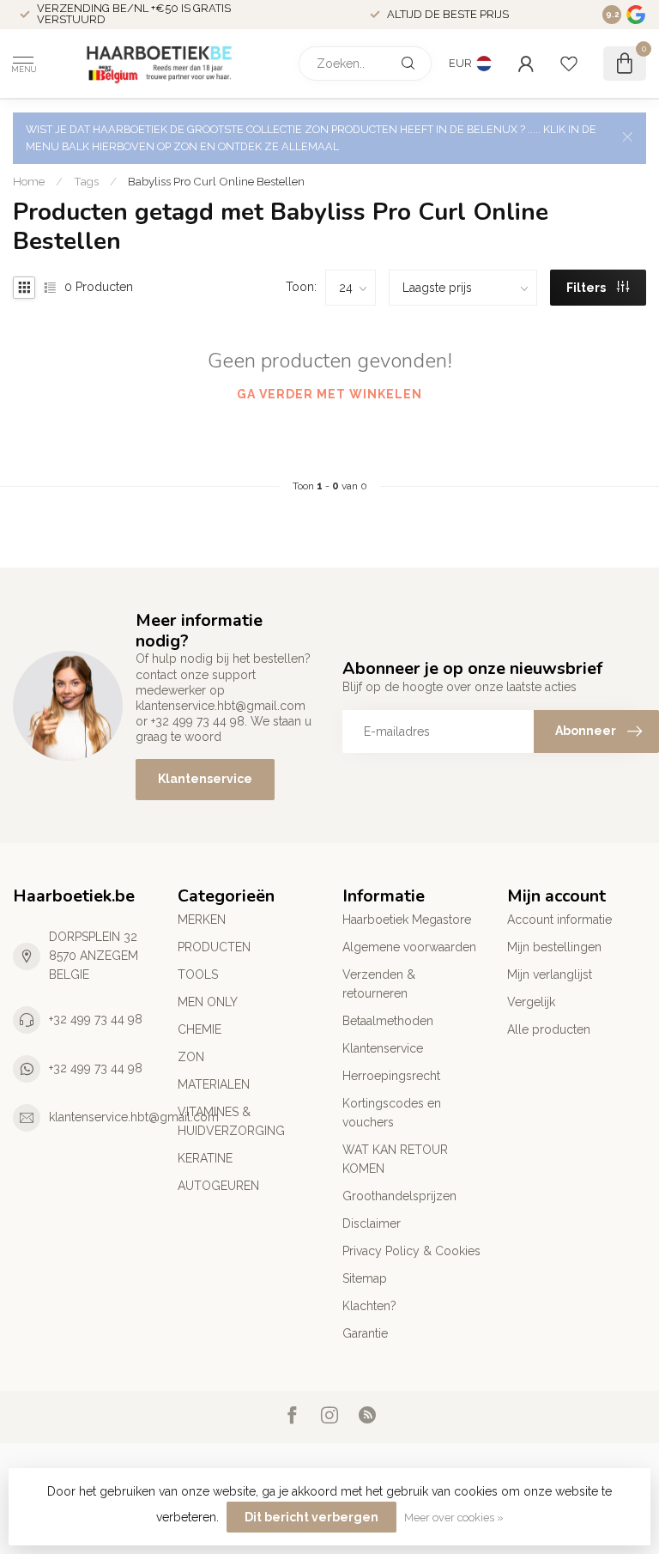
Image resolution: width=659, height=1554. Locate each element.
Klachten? (369, 1306)
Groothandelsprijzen (399, 1196)
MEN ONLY (208, 1002)
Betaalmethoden (387, 1021)
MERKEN (202, 919)
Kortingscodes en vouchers (391, 1112)
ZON (191, 1057)
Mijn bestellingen (554, 947)
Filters (587, 287)
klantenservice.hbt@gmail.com (134, 1117)
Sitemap (364, 1278)
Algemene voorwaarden (409, 947)
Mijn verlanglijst (549, 974)
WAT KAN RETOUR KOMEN (395, 1159)
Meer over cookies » (454, 1517)
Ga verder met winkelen (329, 394)
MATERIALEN (214, 1084)
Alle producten (548, 1029)
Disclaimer (371, 1223)
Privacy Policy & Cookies (411, 1251)
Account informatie (559, 919)
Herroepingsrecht (391, 1076)
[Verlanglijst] (568, 63)
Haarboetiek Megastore (406, 919)
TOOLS (198, 974)
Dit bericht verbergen (311, 1517)
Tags (86, 181)
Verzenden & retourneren (378, 984)
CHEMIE (199, 1029)
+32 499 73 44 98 (95, 1019)
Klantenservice (205, 779)
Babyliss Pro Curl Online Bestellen (216, 181)
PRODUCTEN (214, 947)
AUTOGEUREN (218, 1186)
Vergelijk (531, 1002)
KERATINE (205, 1158)
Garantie (365, 1333)
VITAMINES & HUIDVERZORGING (231, 1121)
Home (29, 181)
